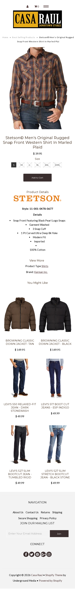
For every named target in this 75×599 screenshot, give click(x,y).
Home (5, 37)
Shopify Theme (54, 575)
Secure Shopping (28, 518)
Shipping (57, 512)
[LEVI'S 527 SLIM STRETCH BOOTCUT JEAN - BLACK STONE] (55, 467)
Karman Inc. (41, 272)
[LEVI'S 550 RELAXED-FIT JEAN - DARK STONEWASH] (20, 400)
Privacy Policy (48, 518)
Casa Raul (37, 575)
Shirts (45, 266)
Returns (45, 512)
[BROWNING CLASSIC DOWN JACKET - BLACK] (55, 336)
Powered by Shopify (50, 580)
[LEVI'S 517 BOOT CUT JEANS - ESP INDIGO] (55, 400)
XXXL (57, 165)
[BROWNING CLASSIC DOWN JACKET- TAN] (20, 336)
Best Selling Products (23, 37)
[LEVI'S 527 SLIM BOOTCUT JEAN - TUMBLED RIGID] (20, 467)
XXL (47, 165)
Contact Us (32, 512)
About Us (18, 512)
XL (37, 165)
